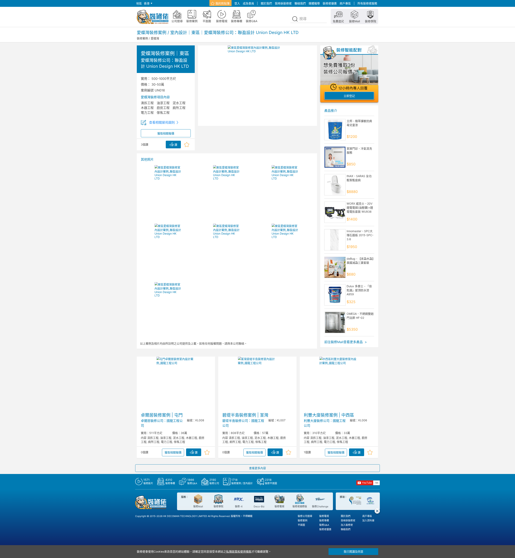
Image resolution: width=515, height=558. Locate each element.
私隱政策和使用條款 (238, 551)
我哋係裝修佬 (283, 3)
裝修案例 (142, 38)
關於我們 (266, 3)
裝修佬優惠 (330, 3)
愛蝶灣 (155, 38)
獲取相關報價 (165, 133)
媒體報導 (314, 3)
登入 (237, 3)
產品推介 (330, 111)
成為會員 (248, 3)
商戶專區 (345, 3)
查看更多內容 (257, 468)
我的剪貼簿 (222, 3)
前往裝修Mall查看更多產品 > (345, 342)
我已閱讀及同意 (353, 551)
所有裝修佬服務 (367, 3)
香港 (146, 3)
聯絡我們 (300, 3)
